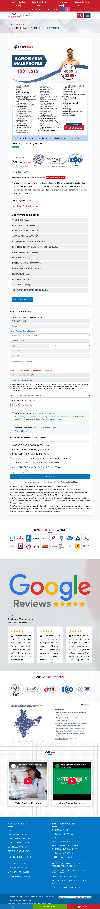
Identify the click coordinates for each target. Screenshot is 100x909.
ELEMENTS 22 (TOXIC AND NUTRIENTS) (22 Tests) (35, 247)
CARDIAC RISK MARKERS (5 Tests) (27, 236)
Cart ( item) (55, 9)
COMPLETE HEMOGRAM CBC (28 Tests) (30, 290)
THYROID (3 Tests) (20, 220)
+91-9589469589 (38, 9)
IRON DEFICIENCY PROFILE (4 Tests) (28, 241)
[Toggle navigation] (80, 15)
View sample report (53, 419)
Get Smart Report (34, 413)
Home (10, 28)
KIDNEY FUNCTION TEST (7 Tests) (27, 263)
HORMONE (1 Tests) (21, 274)
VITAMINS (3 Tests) (21, 284)
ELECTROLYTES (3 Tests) (23, 279)
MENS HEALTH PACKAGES (28, 28)
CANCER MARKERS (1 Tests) (25, 252)
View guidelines (21, 431)
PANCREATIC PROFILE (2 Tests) (26, 268)
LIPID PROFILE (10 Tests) (23, 225)
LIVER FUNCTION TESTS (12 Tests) (28, 231)
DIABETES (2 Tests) (21, 258)
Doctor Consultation (36, 428)
